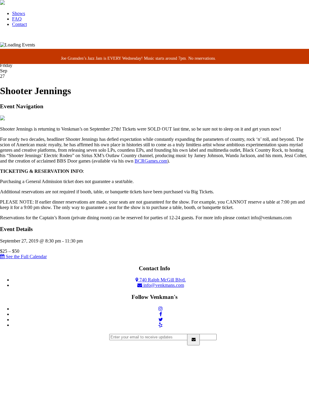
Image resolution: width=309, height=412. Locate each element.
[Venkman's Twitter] (160, 319)
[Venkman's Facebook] (160, 314)
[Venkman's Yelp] (160, 325)
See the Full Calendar (26, 256)
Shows (18, 13)
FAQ (17, 18)
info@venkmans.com (163, 285)
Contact (19, 24)
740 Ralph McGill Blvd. (162, 279)
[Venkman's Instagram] (160, 308)
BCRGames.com (151, 160)
